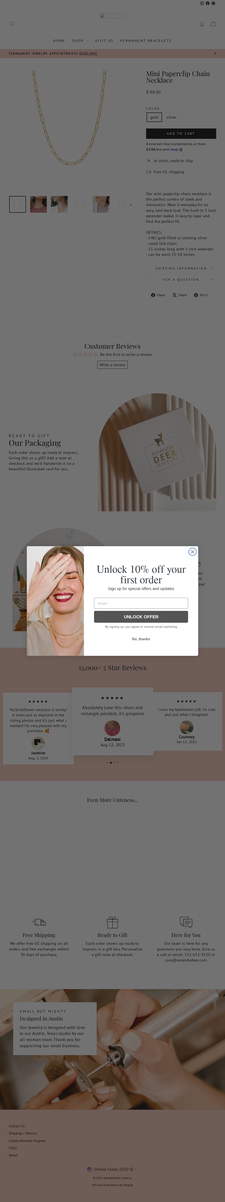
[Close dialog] (192, 552)
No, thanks (141, 639)
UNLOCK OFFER (141, 616)
